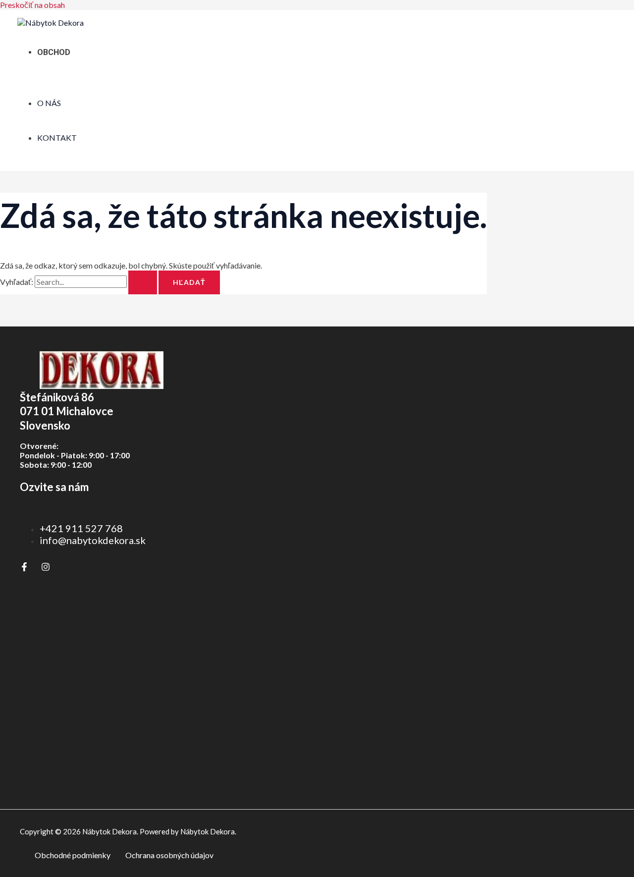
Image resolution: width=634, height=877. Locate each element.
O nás (49, 103)
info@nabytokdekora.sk (93, 540)
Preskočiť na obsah (32, 4)
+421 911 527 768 (81, 528)
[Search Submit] (142, 282)
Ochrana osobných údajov (169, 855)
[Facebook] (24, 568)
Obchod (53, 52)
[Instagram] (45, 568)
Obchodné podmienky (72, 855)
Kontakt (57, 137)
